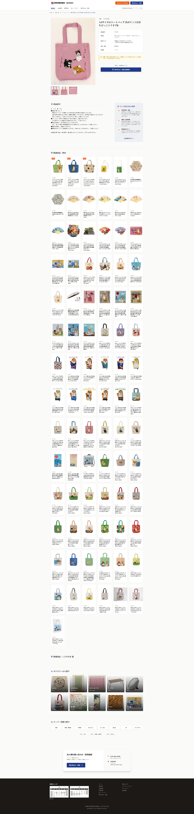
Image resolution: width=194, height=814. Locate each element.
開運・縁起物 (68, 727)
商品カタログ (125, 784)
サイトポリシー (126, 788)
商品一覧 (57, 12)
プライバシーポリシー (127, 786)
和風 (56, 727)
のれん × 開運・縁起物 (95, 734)
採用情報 (124, 790)
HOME (51, 12)
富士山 (114, 727)
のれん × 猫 (82, 734)
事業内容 (66, 8)
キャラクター (138, 727)
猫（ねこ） (91, 727)
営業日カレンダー (54, 784)
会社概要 (60, 8)
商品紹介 (53, 8)
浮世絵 (79, 727)
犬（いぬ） (102, 727)
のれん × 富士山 (110, 734)
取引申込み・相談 (137, 3)
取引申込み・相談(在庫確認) (121, 70)
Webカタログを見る (122, 3)
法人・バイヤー (74, 8)
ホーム (100, 784)
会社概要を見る (129, 138)
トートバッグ (64, 12)
